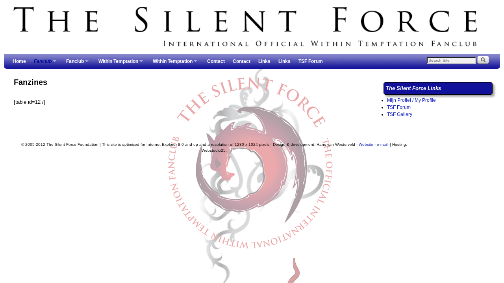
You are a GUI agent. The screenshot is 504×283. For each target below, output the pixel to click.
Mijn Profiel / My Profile (411, 100)
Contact (216, 61)
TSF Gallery (399, 114)
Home (19, 61)
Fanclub (41, 64)
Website (366, 144)
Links (264, 61)
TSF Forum (310, 61)
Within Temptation (116, 64)
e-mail (382, 144)
